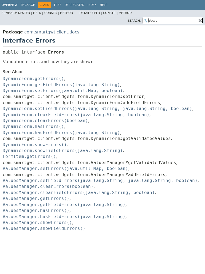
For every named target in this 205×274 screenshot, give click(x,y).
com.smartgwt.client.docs (51, 32)
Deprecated (74, 5)
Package (28, 5)
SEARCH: (134, 20)
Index (92, 5)
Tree (57, 5)
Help (103, 5)
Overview (10, 5)
